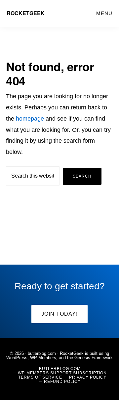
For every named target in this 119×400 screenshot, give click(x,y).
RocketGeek (26, 13)
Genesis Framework (93, 357)
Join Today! (59, 314)
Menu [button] (104, 13)
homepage (30, 118)
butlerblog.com (42, 353)
